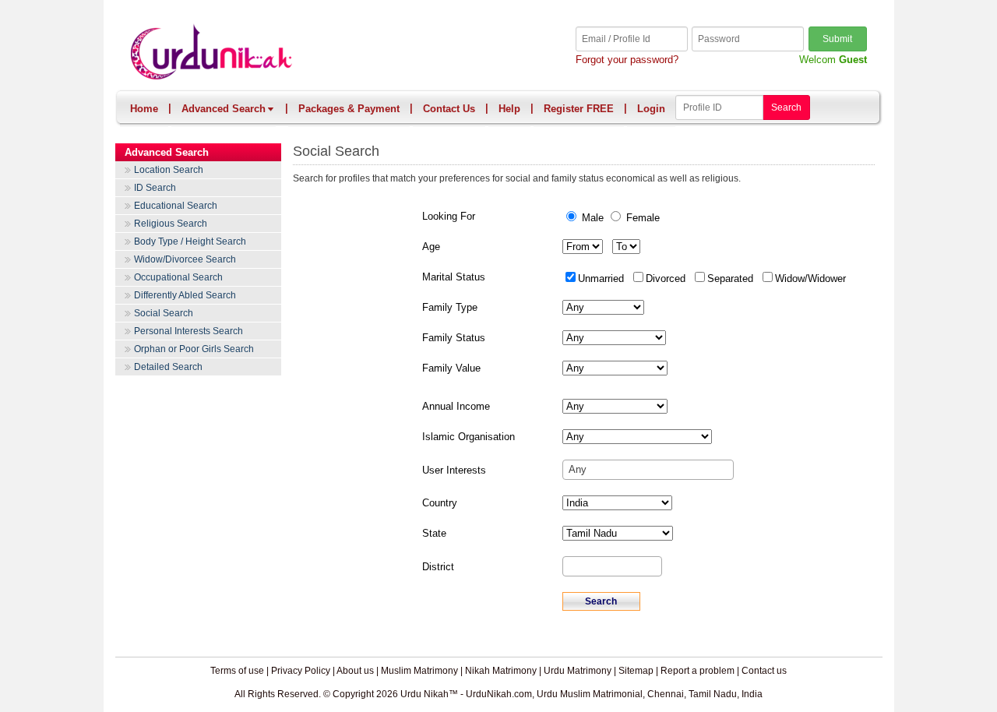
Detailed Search (168, 366)
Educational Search (175, 205)
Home (144, 109)
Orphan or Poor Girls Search (194, 349)
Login (651, 109)
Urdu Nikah (315, 52)
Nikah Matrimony (501, 670)
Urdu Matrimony (577, 670)
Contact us (764, 670)
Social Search (163, 313)
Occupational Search (178, 277)
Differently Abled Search (185, 295)
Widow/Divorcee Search (185, 259)
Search (786, 107)
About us (355, 670)
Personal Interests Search (188, 331)
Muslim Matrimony (419, 670)
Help (509, 109)
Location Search (168, 169)
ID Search (155, 187)
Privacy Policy (300, 670)
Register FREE (579, 109)
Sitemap (636, 670)
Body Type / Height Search (190, 241)
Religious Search (170, 223)
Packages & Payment (349, 109)
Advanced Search (223, 109)
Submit (837, 38)
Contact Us (449, 109)
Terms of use (237, 670)
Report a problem (698, 670)
